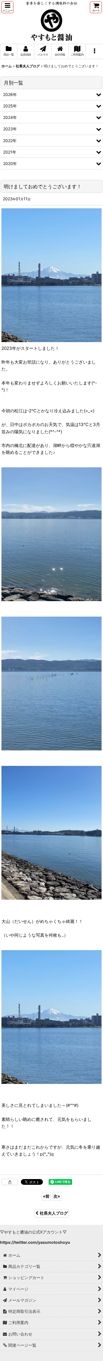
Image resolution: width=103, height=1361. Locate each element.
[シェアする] (9, 1182)
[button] (7, 7)
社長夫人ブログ (54, 1213)
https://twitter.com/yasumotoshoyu (35, 1242)
